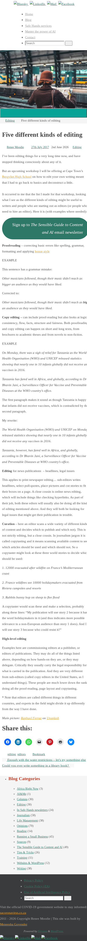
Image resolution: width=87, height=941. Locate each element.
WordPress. (57, 931)
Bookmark (39, 754)
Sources (21, 841)
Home (29, 14)
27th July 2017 (40, 147)
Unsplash (53, 718)
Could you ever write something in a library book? (36, 765)
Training (22, 857)
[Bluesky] (21, 4)
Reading (22, 831)
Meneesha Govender (13, 924)
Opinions (22, 825)
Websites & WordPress (30, 863)
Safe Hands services (38, 25)
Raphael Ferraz (31, 718)
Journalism (23, 815)
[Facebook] (66, 4)
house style (42, 251)
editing (12, 754)
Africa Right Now (27, 788)
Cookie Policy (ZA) (37, 886)
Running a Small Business (32, 836)
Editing (10, 120)
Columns (22, 799)
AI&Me (21, 794)
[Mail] (52, 4)
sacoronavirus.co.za (13, 912)
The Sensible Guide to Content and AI (40, 847)
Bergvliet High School (16, 176)
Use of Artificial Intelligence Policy (47, 892)
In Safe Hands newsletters (32, 810)
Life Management (27, 820)
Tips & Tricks (25, 852)
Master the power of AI (40, 31)
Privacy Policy (33, 880)
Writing (21, 868)
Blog (28, 20)
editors (22, 754)
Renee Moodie (15, 147)
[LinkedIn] (38, 4)
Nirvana (42, 931)
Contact (30, 37)
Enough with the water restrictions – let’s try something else (46, 760)
